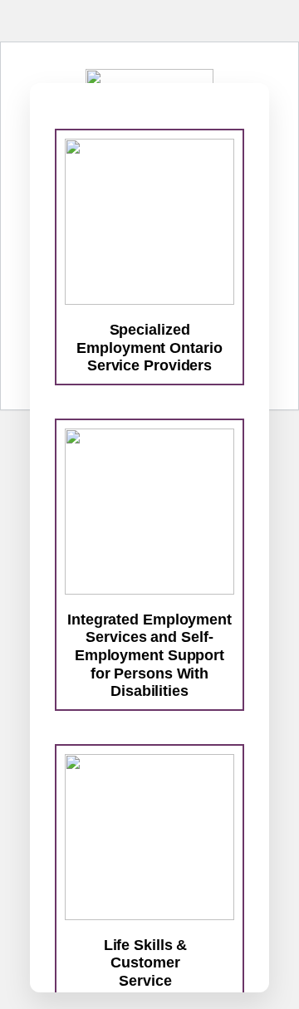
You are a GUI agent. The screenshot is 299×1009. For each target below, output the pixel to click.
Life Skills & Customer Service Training (146, 972)
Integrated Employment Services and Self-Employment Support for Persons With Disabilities (149, 655)
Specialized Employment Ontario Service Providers (149, 347)
